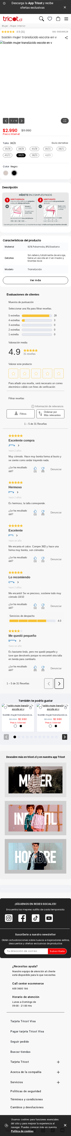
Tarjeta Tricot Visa (23, 1021)
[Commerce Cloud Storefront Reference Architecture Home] (12, 18)
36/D (21, 155)
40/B (34, 148)
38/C (61, 148)
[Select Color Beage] (5, 173)
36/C (48, 148)
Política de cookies (22, 1131)
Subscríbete (57, 951)
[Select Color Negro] (14, 173)
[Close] (65, 7)
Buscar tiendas (20, 1052)
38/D (34, 155)
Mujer (5, 26)
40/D (48, 155)
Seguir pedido (19, 1041)
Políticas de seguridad (25, 1091)
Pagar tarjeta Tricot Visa (27, 1031)
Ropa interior (18, 26)
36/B (7, 148)
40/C (8, 155)
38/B (21, 148)
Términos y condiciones (26, 1099)
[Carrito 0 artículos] (57, 18)
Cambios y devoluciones (27, 1107)
